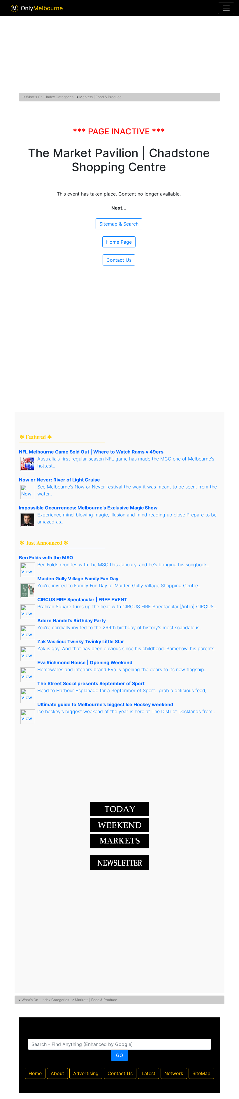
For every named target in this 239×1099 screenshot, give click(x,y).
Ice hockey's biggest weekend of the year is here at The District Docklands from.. (126, 711)
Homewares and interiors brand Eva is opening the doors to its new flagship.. (121, 669)
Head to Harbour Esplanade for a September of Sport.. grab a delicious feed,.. (123, 690)
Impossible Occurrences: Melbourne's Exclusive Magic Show (88, 508)
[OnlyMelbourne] (14, 8)
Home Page (119, 242)
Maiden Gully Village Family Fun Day (77, 578)
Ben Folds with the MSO (46, 557)
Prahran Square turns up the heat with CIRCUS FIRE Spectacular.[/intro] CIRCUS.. (126, 606)
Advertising (86, 1073)
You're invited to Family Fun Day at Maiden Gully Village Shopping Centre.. (118, 585)
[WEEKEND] (119, 840)
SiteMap (201, 1073)
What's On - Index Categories (49, 97)
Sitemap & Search (118, 224)
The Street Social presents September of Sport (91, 683)
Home (35, 1073)
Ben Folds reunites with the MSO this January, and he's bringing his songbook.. (123, 564)
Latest (148, 1073)
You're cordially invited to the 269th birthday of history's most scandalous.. (119, 627)
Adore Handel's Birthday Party (71, 620)
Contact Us (118, 260)
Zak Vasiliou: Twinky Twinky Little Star (80, 641)
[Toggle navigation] (226, 8)
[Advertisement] (119, 53)
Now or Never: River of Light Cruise (59, 480)
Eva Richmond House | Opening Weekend (84, 662)
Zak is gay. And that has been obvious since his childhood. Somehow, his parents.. (127, 648)
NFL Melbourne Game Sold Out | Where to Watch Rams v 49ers (91, 452)
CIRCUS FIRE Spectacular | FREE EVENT (82, 599)
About (57, 1073)
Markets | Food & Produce (100, 97)
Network (173, 1073)
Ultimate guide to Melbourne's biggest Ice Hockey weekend (105, 704)
